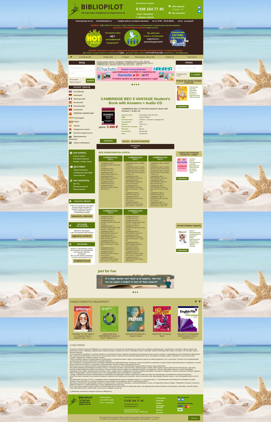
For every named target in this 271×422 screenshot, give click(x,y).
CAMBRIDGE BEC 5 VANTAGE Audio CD (132, 249)
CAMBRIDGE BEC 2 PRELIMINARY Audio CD (134, 177)
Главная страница (102, 61)
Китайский (78, 110)
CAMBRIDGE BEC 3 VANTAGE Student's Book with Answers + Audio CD (159, 203)
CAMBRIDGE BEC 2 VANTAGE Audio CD (132, 193)
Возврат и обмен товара (82, 161)
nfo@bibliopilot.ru (131, 406)
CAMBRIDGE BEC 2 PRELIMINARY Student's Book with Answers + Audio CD (135, 188)
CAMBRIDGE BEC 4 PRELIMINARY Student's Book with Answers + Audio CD (110, 243)
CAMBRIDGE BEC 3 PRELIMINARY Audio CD (158, 177)
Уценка (76, 126)
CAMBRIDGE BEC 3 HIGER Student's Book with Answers (160, 168)
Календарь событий (144, 57)
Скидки (125, 57)
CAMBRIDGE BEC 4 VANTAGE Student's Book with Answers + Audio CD (109, 259)
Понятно (194, 418)
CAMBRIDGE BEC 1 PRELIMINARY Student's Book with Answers (109, 178)
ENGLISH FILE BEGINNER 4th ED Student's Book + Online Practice (188, 336)
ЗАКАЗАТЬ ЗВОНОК (81, 216)
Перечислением (79, 189)
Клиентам (108, 57)
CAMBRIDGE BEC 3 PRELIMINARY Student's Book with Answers (158, 181)
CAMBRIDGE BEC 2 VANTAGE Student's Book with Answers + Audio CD (134, 203)
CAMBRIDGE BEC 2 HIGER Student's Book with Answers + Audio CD (135, 172)
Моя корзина (178, 6)
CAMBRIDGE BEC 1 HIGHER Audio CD (107, 169)
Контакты (192, 57)
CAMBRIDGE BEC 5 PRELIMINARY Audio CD (134, 232)
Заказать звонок (146, 17)
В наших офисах (79, 156)
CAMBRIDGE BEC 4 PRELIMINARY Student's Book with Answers (109, 237)
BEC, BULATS (144, 61)
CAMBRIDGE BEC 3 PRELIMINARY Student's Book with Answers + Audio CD (159, 188)
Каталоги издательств (83, 133)
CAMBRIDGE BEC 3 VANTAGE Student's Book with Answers (159, 198)
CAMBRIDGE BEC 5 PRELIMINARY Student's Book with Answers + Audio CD (135, 237)
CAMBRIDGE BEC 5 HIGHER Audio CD (132, 217)
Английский (78, 92)
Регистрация (74, 79)
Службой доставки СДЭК (83, 172)
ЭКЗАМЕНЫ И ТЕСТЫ (131, 61)
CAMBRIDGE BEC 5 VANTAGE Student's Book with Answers (134, 259)
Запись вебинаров (81, 143)
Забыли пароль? (75, 82)
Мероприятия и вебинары (78, 138)
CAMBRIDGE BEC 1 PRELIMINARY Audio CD (109, 173)
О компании (85, 57)
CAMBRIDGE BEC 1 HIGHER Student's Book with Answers (110, 164)
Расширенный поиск (182, 74)
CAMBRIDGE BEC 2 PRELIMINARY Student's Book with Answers (134, 181)
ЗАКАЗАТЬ (108, 141)
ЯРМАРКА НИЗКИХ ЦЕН (83, 113)
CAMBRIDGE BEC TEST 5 (144, 63)
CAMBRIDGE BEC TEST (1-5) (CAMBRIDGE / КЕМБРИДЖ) (115, 63)
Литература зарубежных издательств (103, 12)
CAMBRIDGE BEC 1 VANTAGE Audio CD (107, 182)
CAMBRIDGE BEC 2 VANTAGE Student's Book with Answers (134, 198)
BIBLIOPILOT (102, 6)
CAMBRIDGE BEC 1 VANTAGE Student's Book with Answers (109, 187)
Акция (76, 121)
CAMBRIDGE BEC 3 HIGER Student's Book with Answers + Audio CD (160, 172)
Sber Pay (76, 184)
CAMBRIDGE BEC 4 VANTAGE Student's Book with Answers (109, 253)
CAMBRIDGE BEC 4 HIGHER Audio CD (107, 217)
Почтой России (79, 175)
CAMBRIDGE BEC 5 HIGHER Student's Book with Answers (135, 227)
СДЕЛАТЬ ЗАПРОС (82, 236)
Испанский (78, 102)
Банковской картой (80, 186)
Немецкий (77, 95)
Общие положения (81, 170)
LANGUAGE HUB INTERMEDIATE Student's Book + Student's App (109, 336)
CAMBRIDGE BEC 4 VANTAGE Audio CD (107, 249)
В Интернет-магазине (81, 159)
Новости (170, 57)
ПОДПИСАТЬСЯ (82, 261)
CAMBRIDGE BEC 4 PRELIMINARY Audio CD (109, 232)
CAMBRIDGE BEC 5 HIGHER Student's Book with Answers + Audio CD (135, 222)
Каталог (111, 61)
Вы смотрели (178, 13)
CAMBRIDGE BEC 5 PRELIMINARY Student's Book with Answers (134, 244)
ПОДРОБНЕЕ (182, 106)
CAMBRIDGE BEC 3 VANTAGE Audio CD (157, 193)
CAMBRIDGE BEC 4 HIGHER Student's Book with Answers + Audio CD (110, 227)
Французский (79, 99)
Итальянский (79, 106)
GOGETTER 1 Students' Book (161, 335)
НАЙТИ (197, 75)
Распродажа (78, 118)
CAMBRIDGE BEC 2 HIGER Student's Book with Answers (135, 168)
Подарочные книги (81, 129)
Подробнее (155, 419)
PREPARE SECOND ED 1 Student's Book (135, 335)
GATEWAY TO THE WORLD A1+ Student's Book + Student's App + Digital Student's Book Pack (83, 337)
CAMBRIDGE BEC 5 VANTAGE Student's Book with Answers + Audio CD (134, 253)
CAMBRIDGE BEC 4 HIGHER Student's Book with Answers (110, 222)
